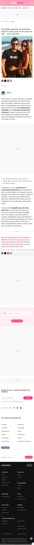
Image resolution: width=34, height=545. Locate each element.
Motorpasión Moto (21, 499)
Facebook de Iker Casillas (20, 237)
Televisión (4, 428)
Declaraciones (5, 431)
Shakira (4, 434)
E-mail (11, 81)
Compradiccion (5, 512)
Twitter (5, 81)
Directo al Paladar (5, 496)
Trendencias (4, 507)
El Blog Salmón (20, 507)
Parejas (17, 250)
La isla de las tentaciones (24, 441)
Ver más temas (5, 447)
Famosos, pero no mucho (11, 8)
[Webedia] (6, 466)
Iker (14, 188)
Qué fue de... (27, 8)
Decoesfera (4, 510)
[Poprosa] (17, 3)
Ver (18, 321)
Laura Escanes (5, 441)
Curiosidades (20, 428)
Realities (4, 424)
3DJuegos (19, 474)
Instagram (17, 407)
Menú (2, 3)
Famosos (12, 21)
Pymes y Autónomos (21, 510)
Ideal (5, 237)
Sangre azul (20, 424)
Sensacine (19, 485)
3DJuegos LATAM (21, 521)
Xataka (3, 474)
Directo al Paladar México (7, 533)
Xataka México (5, 521)
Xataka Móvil (4, 477)
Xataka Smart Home (6, 482)
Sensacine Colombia (21, 528)
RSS (21, 407)
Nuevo (32, 3)
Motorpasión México (21, 533)
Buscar (27, 457)
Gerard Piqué (5, 438)
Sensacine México (21, 526)
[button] (9, 93)
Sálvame (19, 438)
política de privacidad (18, 401)
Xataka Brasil (4, 523)
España (8, 250)
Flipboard (8, 81)
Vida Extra (19, 477)
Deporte (13, 250)
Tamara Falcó (21, 434)
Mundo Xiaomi (5, 485)
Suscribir (28, 398)
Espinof (19, 488)
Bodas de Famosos (26, 250)
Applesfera (4, 480)
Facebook (2, 81)
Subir (28, 465)
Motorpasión (20, 496)
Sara (10, 188)
